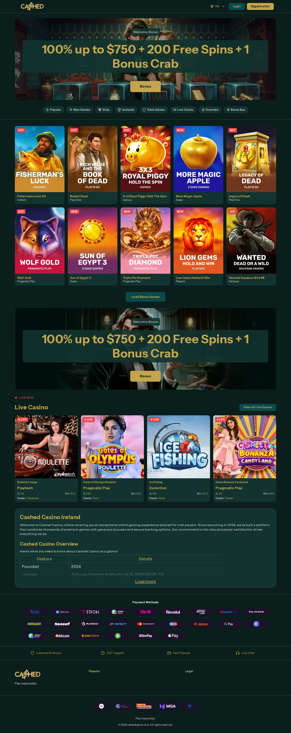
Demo (42, 163)
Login (237, 6)
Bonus (145, 86)
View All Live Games (257, 407)
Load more (145, 581)
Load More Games (145, 297)
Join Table (49, 446)
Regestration (260, 6)
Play (42, 154)
